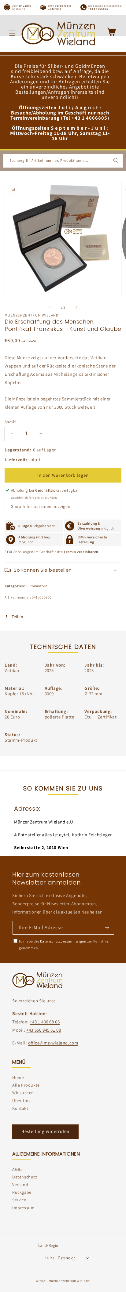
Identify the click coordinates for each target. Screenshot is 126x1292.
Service (19, 1200)
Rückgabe (21, 1192)
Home (18, 1077)
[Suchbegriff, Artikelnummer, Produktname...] (116, 160)
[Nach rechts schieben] (76, 307)
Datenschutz (24, 1177)
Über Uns (21, 1100)
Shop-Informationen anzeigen (40, 506)
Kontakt (20, 1108)
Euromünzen (36, 586)
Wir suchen (23, 1092)
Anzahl (10, 421)
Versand (20, 1184)
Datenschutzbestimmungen (63, 941)
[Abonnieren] (106, 927)
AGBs (17, 1169)
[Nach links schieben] (49, 307)
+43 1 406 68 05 (45, 1022)
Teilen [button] (18, 616)
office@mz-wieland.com (53, 1043)
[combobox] (63, 161)
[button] (12, 33)
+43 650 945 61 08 (43, 1030)
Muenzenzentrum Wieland (69, 1281)
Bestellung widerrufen (45, 1131)
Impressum (23, 1208)
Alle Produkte (26, 1085)
